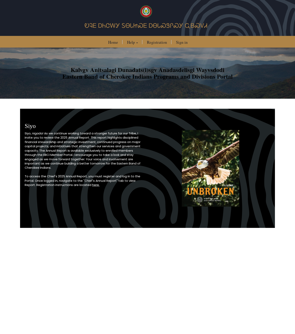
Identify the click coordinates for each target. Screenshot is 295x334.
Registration (157, 42)
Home (113, 42)
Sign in (182, 42)
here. (96, 185)
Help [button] (131, 42)
